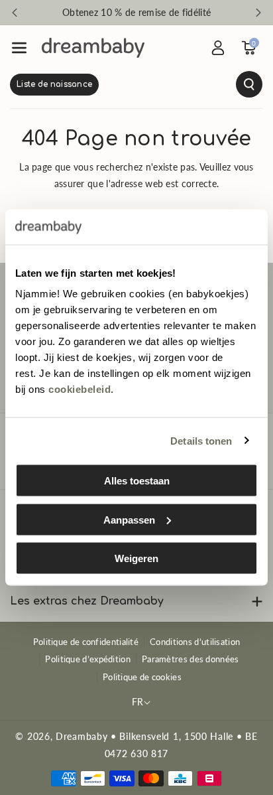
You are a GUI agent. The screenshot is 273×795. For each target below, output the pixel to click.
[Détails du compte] (218, 47)
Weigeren (136, 558)
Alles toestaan (137, 480)
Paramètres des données (190, 659)
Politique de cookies (142, 677)
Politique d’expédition (88, 659)
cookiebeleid (79, 389)
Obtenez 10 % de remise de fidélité (136, 12)
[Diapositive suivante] (258, 13)
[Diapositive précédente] (14, 13)
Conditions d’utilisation (195, 641)
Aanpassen (129, 519)
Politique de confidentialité (85, 641)
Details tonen (201, 440)
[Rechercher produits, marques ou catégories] (136, 84)
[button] (19, 47)
